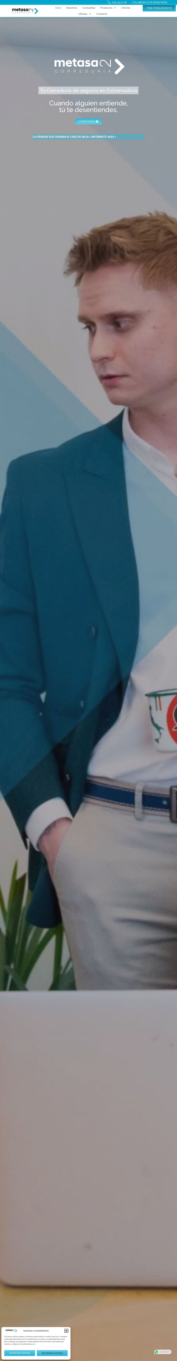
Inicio (58, 7)
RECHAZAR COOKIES (52, 1353)
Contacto (101, 13)
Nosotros (71, 7)
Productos (106, 7)
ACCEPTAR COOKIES (19, 1353)
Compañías (88, 7)
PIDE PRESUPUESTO (159, 8)
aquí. (34, 1344)
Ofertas (125, 7)
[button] (66, 1330)
